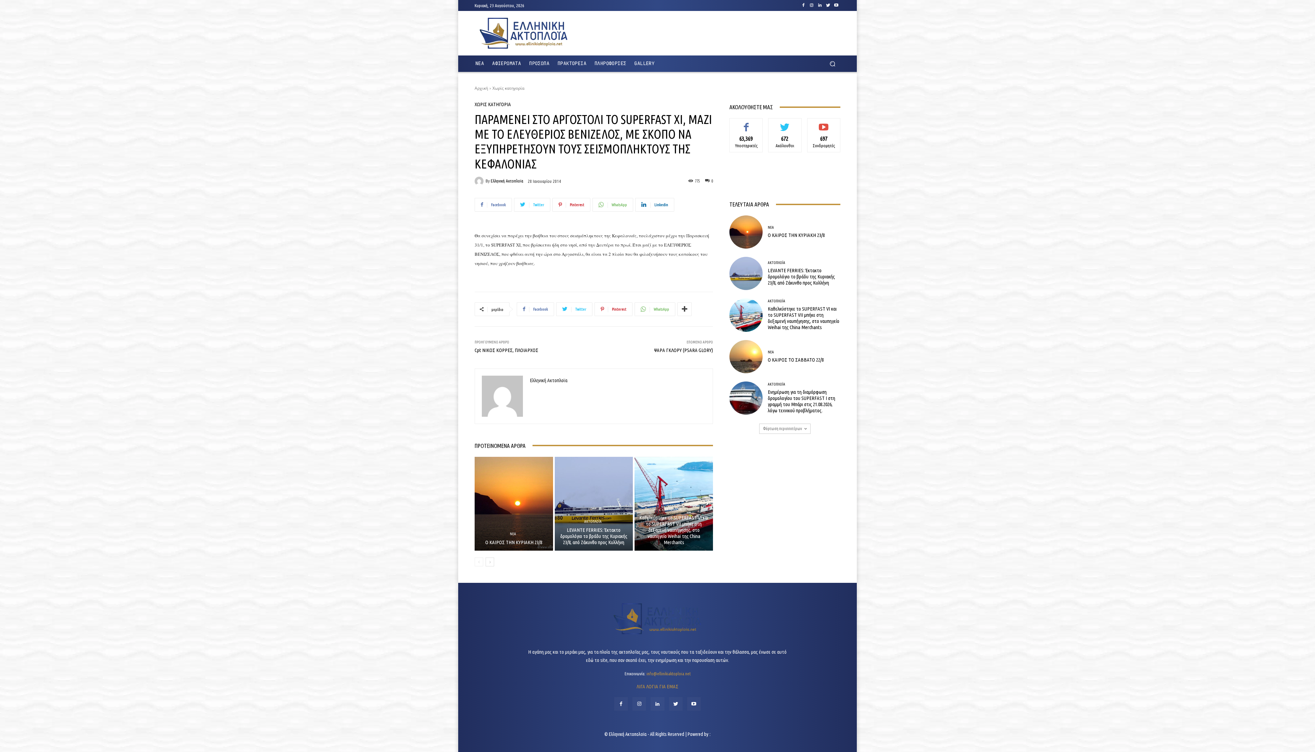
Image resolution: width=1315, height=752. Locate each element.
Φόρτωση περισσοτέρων (782, 428)
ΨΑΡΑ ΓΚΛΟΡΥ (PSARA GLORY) (683, 350)
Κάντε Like (746, 123)
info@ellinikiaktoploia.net (669, 673)
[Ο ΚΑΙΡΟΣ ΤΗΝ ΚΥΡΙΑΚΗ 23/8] (514, 504)
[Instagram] (811, 5)
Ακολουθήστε (785, 123)
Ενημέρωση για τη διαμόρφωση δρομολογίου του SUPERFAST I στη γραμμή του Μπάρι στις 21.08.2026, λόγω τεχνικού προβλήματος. (801, 401)
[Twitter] (828, 5)
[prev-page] (479, 561)
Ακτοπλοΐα (593, 522)
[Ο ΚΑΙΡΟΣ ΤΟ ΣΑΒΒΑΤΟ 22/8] (746, 356)
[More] (684, 309)
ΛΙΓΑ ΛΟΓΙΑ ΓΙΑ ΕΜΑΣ (657, 686)
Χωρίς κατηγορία (508, 88)
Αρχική (481, 88)
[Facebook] (803, 5)
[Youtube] (836, 5)
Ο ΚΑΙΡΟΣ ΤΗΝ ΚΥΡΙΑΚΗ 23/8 (513, 542)
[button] (832, 64)
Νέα (513, 534)
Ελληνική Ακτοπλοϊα (507, 181)
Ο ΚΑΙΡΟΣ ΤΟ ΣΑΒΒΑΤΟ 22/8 (796, 360)
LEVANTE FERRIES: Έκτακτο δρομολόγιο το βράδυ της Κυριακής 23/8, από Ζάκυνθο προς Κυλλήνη (593, 536)
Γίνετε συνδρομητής (823, 125)
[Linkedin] (820, 5)
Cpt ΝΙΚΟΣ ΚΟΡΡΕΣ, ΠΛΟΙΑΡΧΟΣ (506, 350)
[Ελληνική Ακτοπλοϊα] (480, 181)
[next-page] (490, 561)
